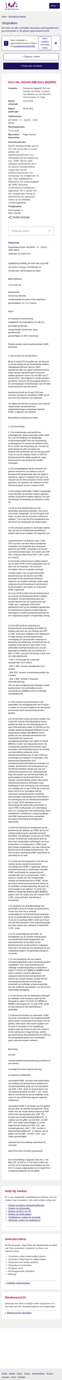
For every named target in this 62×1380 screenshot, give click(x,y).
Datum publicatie (13, 110)
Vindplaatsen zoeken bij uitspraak (24, 1217)
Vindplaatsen (15, 206)
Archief (13, 1377)
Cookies (27, 1373)
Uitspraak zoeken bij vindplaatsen (24, 1220)
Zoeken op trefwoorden (19, 1208)
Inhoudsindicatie (16, 142)
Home (4, 16)
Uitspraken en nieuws (17, 16)
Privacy (19, 1373)
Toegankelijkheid (38, 1373)
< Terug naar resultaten (31, 66)
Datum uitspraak (13, 102)
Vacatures (5, 1377)
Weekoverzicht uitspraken (19, 1313)
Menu (54, 6)
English (4, 1373)
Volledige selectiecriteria (18, 1283)
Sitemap (12, 1373)
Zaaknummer (15, 116)
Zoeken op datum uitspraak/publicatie (26, 1205)
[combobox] (31, 231)
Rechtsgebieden (16, 127)
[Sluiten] (56, 43)
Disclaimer (21, 1377)
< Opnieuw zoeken (31, 56)
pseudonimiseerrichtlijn (24, 46)
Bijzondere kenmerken (14, 136)
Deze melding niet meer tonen (45, 43)
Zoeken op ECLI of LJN (19, 1211)
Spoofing (49, 1373)
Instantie (12, 88)
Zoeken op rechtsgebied (19, 1214)
